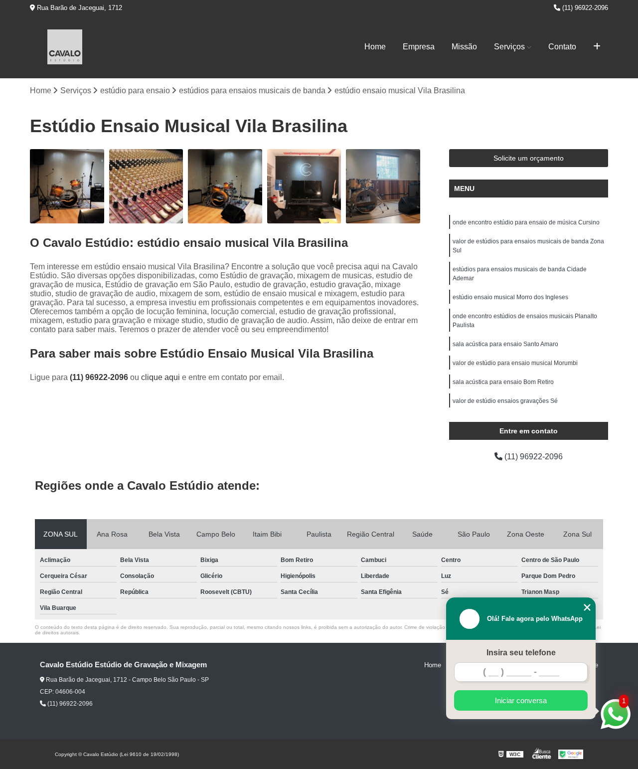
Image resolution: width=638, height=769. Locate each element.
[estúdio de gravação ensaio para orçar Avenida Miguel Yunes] (146, 186)
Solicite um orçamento (528, 158)
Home (375, 46)
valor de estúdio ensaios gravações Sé (505, 400)
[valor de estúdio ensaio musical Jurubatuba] (67, 186)
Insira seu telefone (521, 652)
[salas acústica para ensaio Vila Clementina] (304, 186)
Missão (464, 46)
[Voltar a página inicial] (65, 46)
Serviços (509, 46)
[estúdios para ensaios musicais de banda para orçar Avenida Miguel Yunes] (225, 186)
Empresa (419, 46)
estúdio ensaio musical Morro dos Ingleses (510, 297)
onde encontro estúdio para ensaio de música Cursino (526, 222)
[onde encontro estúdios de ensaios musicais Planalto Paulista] (383, 186)
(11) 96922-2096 (584, 7)
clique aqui (160, 377)
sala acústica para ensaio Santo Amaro (505, 344)
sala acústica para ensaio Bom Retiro (503, 382)
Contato (562, 46)
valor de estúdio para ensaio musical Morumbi (515, 363)
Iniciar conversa (521, 700)
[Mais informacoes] (597, 47)
